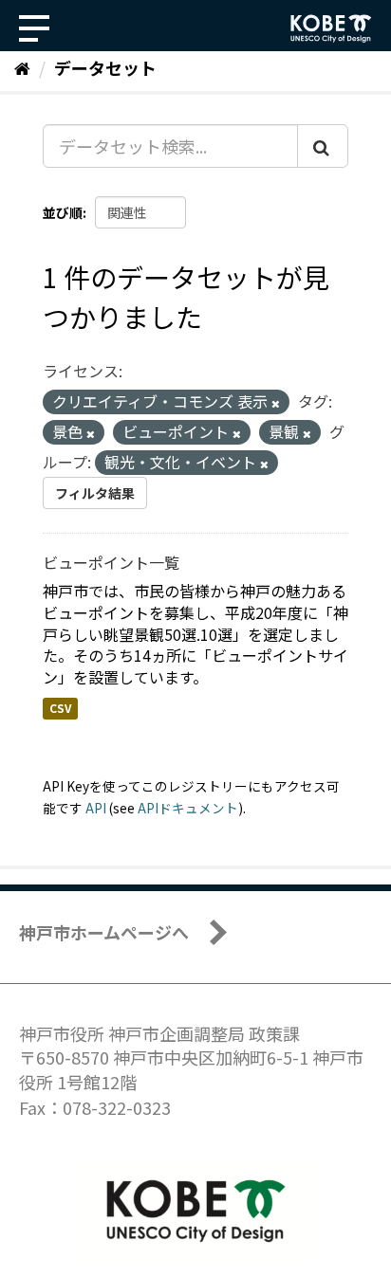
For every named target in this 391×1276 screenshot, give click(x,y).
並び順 (63, 212)
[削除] (275, 402)
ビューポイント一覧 (111, 562)
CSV (60, 708)
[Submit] (322, 146)
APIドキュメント (188, 807)
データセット (105, 67)
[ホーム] (22, 67)
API (95, 807)
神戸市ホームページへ (104, 932)
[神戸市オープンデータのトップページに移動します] (331, 28)
